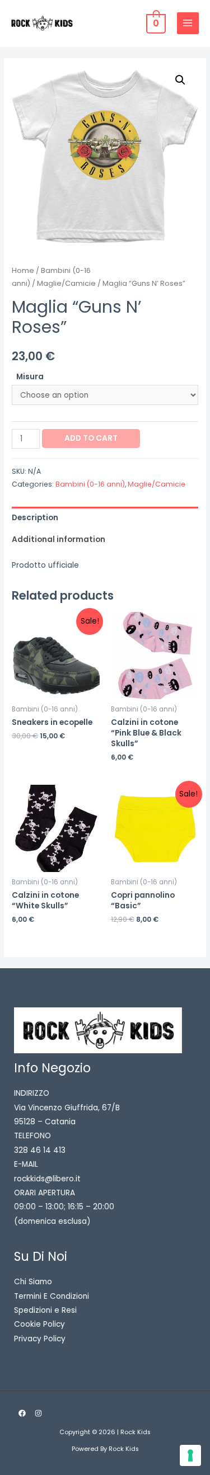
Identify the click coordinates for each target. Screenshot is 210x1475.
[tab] (105, 518)
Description (35, 517)
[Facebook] (22, 1413)
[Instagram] (38, 1413)
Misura (30, 376)
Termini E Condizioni (51, 1296)
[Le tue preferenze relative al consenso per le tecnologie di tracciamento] (190, 1455)
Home (23, 270)
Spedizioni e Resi (45, 1310)
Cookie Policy (39, 1324)
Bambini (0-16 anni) (90, 484)
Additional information (58, 539)
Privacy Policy (40, 1338)
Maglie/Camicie (66, 283)
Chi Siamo (33, 1281)
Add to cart (91, 438)
